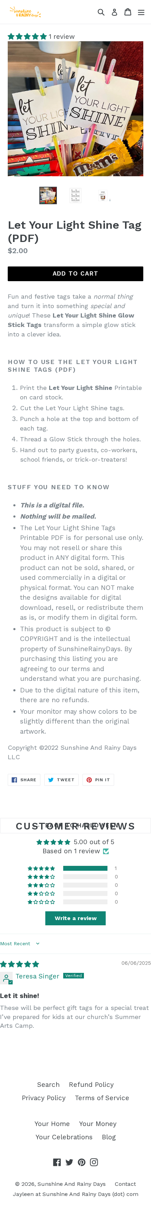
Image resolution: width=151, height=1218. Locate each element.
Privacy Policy (44, 1098)
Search (48, 1085)
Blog (109, 1137)
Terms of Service (102, 1098)
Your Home (52, 1124)
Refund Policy (91, 1085)
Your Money (98, 1124)
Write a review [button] (76, 918)
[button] (28, 37)
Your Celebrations (64, 1137)
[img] (19, 964)
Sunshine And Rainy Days (72, 1184)
